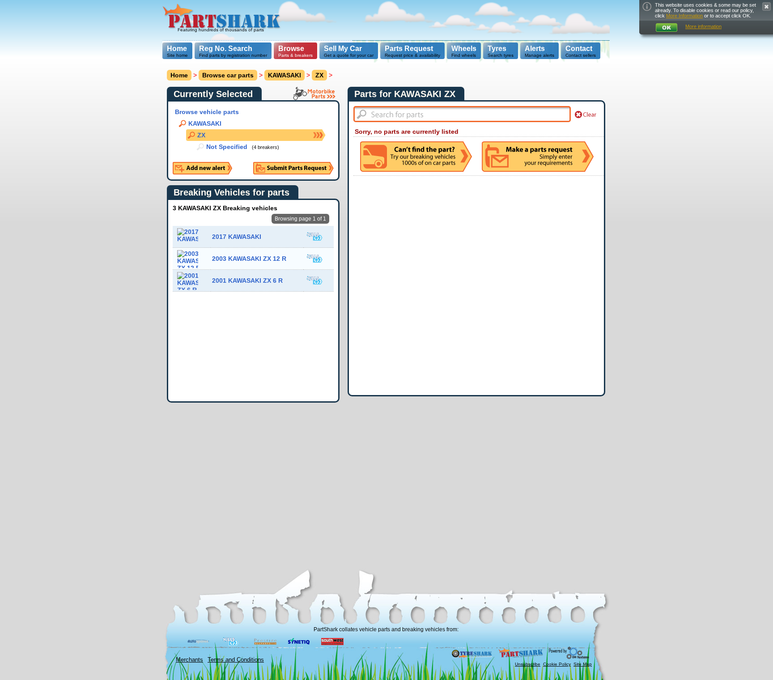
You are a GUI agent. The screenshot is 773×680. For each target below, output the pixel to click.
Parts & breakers (295, 51)
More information (703, 26)
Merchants (189, 659)
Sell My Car (343, 48)
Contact (578, 48)
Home (177, 48)
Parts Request (409, 48)
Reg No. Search (225, 48)
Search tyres (501, 51)
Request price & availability (412, 51)
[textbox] (462, 114)
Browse (291, 48)
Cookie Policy (557, 664)
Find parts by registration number (233, 51)
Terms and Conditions (236, 659)
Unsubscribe (527, 664)
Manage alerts (539, 51)
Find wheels (463, 51)
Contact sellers (580, 51)
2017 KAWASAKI (236, 236)
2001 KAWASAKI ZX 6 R (247, 280)
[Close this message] (766, 6)
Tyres (497, 48)
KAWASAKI (284, 75)
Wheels (463, 48)
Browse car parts (228, 75)
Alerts (535, 48)
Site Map (582, 664)
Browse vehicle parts (207, 111)
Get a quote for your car (349, 51)
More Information (684, 15)
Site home (177, 51)
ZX (319, 75)
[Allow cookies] (666, 27)
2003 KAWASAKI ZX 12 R (249, 258)
